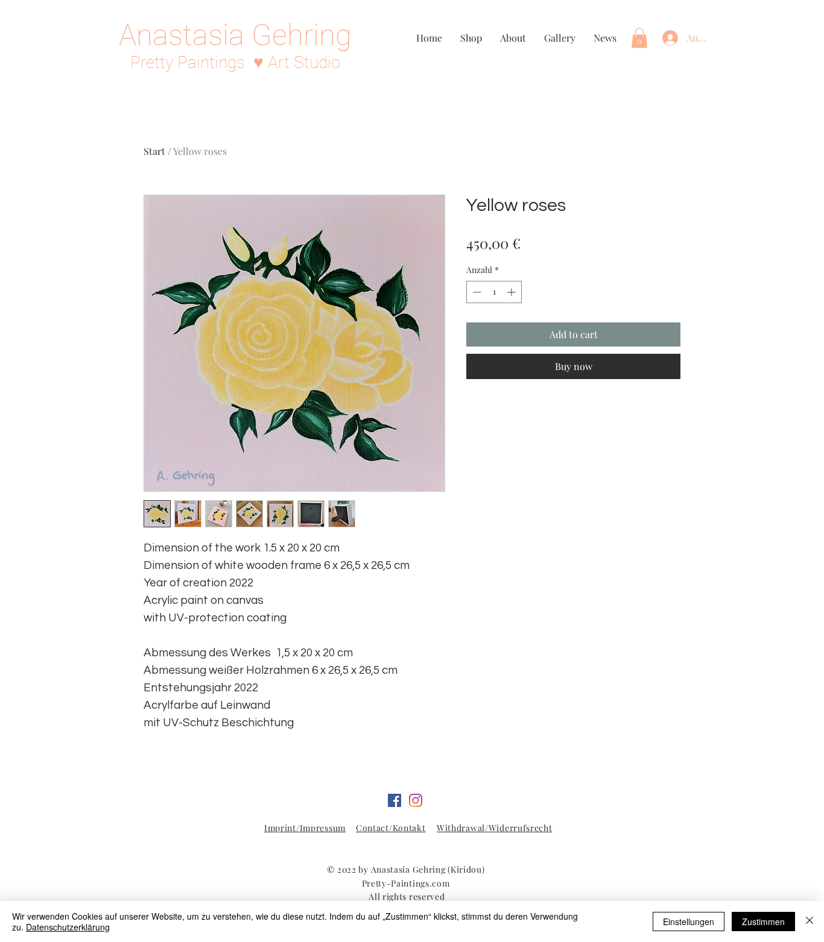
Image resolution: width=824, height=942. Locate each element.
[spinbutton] (494, 292)
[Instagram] (415, 800)
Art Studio (304, 62)
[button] (639, 38)
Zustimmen (763, 921)
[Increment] (512, 292)
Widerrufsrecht (521, 828)
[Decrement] (475, 292)
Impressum (323, 828)
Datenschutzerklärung (68, 927)
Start (154, 151)
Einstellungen (688, 921)
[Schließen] (809, 921)
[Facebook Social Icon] (394, 800)
